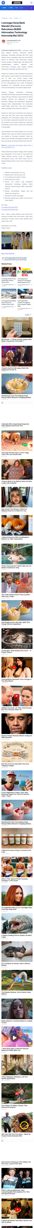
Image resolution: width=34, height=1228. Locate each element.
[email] (24, 258)
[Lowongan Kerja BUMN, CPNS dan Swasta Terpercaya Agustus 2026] (17, 2)
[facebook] (6, 258)
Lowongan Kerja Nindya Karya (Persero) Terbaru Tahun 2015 (8, 302)
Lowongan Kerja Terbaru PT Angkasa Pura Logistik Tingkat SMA (24, 303)
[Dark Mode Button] (31, 3)
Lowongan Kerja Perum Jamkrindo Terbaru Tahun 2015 (8, 280)
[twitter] (10, 258)
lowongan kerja (15, 66)
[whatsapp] (13, 258)
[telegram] (17, 258)
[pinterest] (21, 258)
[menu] (3, 2)
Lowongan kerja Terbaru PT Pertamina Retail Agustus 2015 (24, 280)
